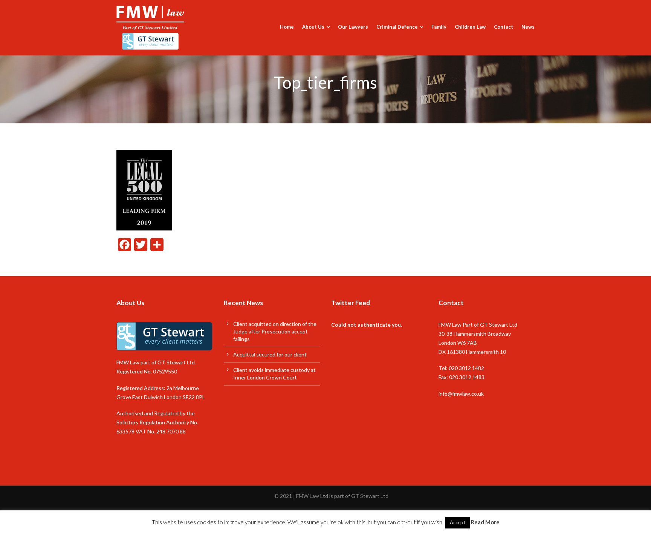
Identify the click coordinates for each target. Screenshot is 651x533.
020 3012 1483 (466, 377)
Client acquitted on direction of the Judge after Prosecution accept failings (274, 331)
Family (438, 27)
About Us (313, 27)
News (528, 27)
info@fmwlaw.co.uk (461, 393)
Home (287, 27)
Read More (485, 522)
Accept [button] (457, 522)
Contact (503, 27)
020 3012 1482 (466, 368)
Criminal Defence (397, 27)
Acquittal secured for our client (270, 354)
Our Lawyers (353, 27)
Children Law (470, 27)
